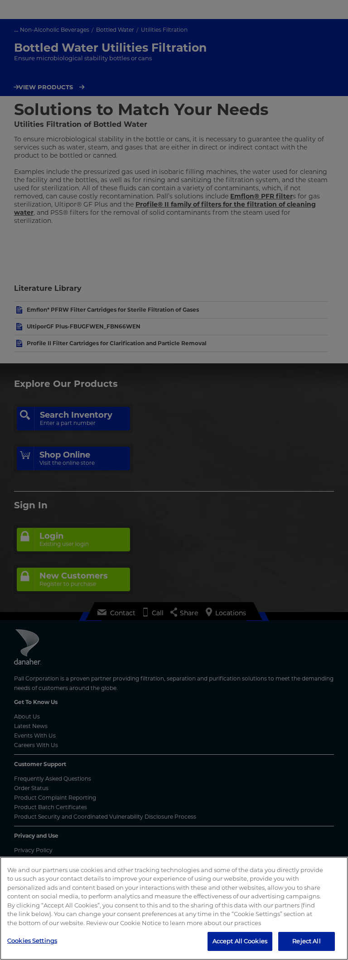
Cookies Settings (32, 940)
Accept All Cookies (240, 941)
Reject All (306, 941)
